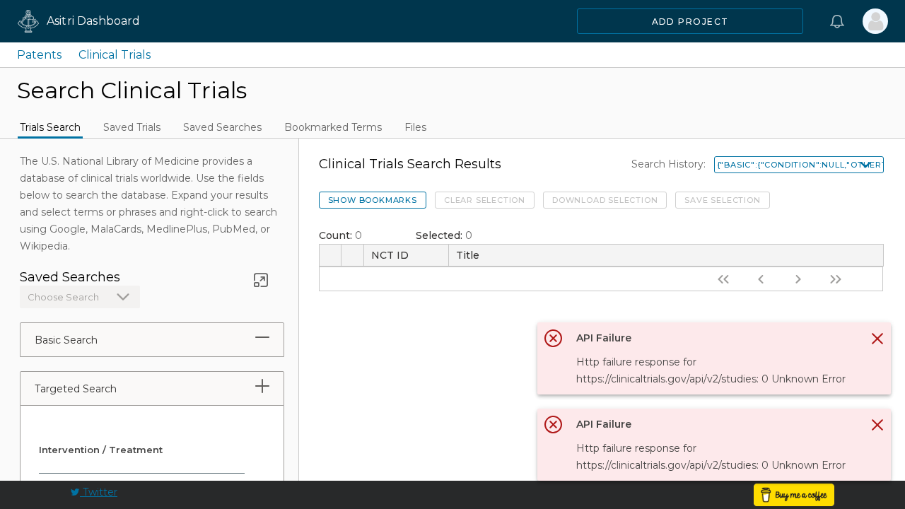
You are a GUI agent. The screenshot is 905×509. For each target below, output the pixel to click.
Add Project (690, 21)
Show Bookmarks (372, 200)
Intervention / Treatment (101, 449)
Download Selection (605, 200)
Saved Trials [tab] (131, 127)
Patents (39, 55)
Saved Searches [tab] (222, 127)
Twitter (98, 492)
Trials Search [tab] (50, 127)
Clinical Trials (114, 55)
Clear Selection (484, 200)
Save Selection (722, 200)
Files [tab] (415, 127)
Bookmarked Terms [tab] (333, 127)
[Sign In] (875, 21)
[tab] (262, 337)
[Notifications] (837, 21)
